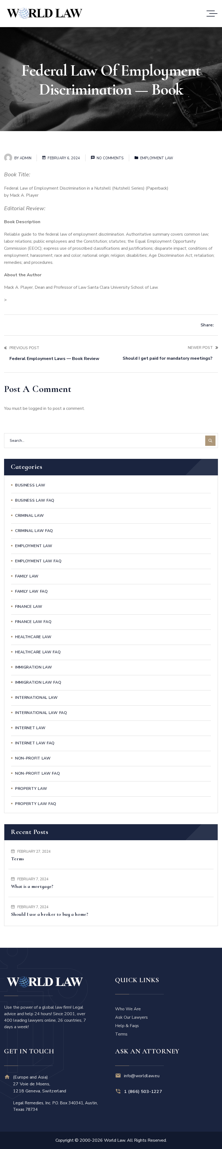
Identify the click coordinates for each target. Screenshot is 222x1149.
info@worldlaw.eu (141, 1076)
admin (25, 158)
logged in (37, 408)
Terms (17, 859)
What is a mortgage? (32, 886)
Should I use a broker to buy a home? (49, 914)
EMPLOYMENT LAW (156, 158)
